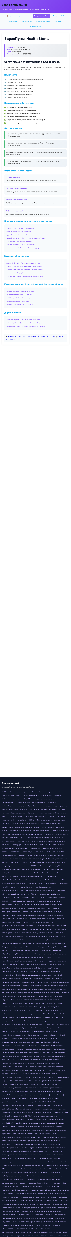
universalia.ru (24, 964)
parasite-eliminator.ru (22, 1148)
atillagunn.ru (52, 845)
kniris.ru (40, 1193)
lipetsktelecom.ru (45, 887)
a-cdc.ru (53, 802)
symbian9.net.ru (18, 1116)
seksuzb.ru (24, 890)
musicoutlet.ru (6, 1211)
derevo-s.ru (16, 1200)
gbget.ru (49, 940)
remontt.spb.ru (16, 1105)
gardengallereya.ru (8, 1109)
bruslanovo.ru (59, 1088)
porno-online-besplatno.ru (40, 943)
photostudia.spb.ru (28, 1105)
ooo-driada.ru (27, 1088)
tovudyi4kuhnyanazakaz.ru (10, 890)
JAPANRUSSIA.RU (7, 1123)
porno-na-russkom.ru (41, 816)
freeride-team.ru (17, 799)
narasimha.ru (42, 936)
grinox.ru (16, 1095)
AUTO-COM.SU (30, 1063)
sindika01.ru (60, 852)
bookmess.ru (17, 1155)
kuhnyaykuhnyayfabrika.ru (28, 894)
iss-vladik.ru (53, 1236)
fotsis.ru (47, 1074)
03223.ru (5, 792)
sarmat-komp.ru (55, 993)
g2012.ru (24, 837)
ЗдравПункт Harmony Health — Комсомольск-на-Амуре (25, 238)
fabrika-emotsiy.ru (35, 1052)
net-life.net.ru (54, 1000)
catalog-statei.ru (13, 1141)
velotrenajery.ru (7, 823)
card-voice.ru (6, 915)
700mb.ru (39, 1225)
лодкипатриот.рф (26, 1091)
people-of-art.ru (7, 1081)
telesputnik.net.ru (26, 1232)
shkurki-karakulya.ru (23, 996)
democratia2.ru (38, 1151)
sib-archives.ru (41, 852)
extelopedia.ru (26, 1017)
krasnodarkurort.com (49, 1109)
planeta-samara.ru (14, 933)
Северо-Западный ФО (41, 16)
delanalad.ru (34, 929)
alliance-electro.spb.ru (30, 1003)
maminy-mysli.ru (59, 1193)
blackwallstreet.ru (44, 1133)
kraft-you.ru (6, 795)
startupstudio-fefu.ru (51, 985)
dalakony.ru (56, 1102)
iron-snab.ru (23, 1007)
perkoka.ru (32, 919)
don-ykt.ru (62, 954)
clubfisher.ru (62, 964)
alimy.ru (47, 1063)
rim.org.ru (42, 1123)
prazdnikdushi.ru (29, 792)
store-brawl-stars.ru (44, 848)
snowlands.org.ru (7, 1162)
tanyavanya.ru (46, 975)
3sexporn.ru (24, 862)
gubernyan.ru (61, 1130)
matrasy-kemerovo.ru (40, 933)
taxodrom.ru (6, 1130)
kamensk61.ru (14, 1204)
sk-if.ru (59, 1176)
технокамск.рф (44, 1204)
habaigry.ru (48, 1042)
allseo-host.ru (61, 841)
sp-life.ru (24, 852)
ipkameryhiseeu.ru (47, 1141)
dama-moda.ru (60, 1148)
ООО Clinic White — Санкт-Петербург (19, 231)
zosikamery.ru (6, 1063)
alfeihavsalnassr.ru (59, 940)
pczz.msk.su (25, 1190)
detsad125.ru (37, 1088)
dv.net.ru (47, 1229)
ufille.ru (11, 792)
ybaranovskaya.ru (41, 1119)
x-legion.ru (31, 852)
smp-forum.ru (60, 1067)
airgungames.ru (51, 841)
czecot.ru (11, 1193)
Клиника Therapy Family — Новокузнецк (20, 228)
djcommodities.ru (53, 936)
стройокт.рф (6, 1190)
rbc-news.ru (32, 813)
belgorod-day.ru (7, 954)
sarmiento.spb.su (14, 1017)
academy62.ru (57, 1105)
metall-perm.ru (23, 1098)
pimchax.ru (5, 876)
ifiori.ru (4, 1141)
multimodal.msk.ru (37, 1042)
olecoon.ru (5, 813)
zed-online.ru (57, 873)
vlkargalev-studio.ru (27, 1225)
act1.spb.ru (55, 1084)
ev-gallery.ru (56, 837)
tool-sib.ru (37, 1112)
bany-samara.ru (7, 1222)
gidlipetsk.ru (17, 1088)
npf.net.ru (5, 1049)
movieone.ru (20, 926)
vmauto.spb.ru (62, 1197)
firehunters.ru (60, 827)
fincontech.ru (15, 862)
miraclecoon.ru (19, 827)
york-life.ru (61, 943)
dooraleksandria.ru (34, 855)
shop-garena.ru (64, 830)
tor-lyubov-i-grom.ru (50, 922)
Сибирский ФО (27, 21)
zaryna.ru (5, 964)
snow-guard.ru (31, 915)
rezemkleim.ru (38, 978)
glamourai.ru (51, 1123)
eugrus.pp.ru (43, 1007)
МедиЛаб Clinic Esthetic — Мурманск (19, 294)
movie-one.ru (41, 919)
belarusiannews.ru (7, 1229)
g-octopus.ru (60, 919)
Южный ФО (58, 21)
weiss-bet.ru (62, 961)
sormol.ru (5, 816)
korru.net (5, 1017)
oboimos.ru (55, 1133)
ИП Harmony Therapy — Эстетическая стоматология (24, 276)
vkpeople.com (48, 1193)
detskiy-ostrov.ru (42, 1035)
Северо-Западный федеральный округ (20, 9)
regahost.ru (48, 1010)
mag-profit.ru (38, 1169)
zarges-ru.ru (63, 985)
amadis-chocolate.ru (8, 996)
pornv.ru (19, 802)
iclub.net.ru (47, 1091)
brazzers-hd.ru (15, 876)
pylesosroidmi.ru (46, 1232)
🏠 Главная (10, 16)
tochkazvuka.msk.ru (62, 1077)
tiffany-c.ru (50, 1070)
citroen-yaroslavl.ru (38, 1176)
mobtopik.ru (17, 1112)
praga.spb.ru (6, 1000)
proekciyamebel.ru (21, 1123)
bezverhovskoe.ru (22, 1102)
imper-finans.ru (33, 1123)
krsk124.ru (15, 1060)
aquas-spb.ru (61, 1183)
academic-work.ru (19, 1179)
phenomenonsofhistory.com (11, 1232)
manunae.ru (41, 940)
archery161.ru (42, 1014)
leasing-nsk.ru (58, 1169)
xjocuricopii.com (51, 1116)
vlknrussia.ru (33, 883)
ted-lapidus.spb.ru (8, 1148)
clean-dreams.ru (7, 971)
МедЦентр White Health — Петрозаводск (20, 304)
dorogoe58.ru (22, 1126)
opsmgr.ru (47, 837)
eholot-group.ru (7, 1151)
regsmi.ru (30, 1028)
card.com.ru (37, 1049)
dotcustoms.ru (6, 936)
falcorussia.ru (15, 1000)
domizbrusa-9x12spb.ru (45, 915)
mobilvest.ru (30, 1067)
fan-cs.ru (65, 1112)
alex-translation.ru (20, 1183)
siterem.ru (5, 1091)
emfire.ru (5, 809)
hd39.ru (66, 1169)
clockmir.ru (46, 1186)
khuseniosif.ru (14, 1197)
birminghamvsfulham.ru (41, 993)
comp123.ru (54, 954)
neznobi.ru (61, 816)
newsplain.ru (12, 940)
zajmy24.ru (57, 866)
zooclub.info (24, 1204)
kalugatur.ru (20, 1049)
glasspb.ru (50, 827)
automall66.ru (6, 1218)
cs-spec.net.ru (47, 1155)
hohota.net (40, 1063)
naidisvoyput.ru (24, 1222)
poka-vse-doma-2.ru (62, 834)
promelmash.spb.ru (8, 1208)
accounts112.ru (49, 834)
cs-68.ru (62, 880)
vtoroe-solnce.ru (26, 1186)
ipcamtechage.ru (32, 1158)
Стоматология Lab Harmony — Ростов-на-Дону (22, 248)
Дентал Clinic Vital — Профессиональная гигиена (23, 263)
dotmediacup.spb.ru (27, 1197)
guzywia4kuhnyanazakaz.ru (38, 890)
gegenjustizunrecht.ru (9, 989)
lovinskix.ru (35, 823)
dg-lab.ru (43, 1056)
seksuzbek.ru (32, 809)
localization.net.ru (52, 1165)
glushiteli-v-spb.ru (28, 1165)
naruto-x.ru (27, 922)
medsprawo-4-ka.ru (22, 866)
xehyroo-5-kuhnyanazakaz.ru (49, 880)
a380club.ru (12, 919)
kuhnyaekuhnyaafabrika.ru (10, 894)
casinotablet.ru (14, 964)
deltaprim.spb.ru (27, 1031)
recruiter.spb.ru (60, 1056)
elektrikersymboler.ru (40, 1038)
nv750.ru (63, 936)
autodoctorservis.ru (27, 1000)
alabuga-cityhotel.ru (8, 802)
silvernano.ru (41, 820)
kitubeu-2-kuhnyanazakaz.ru (28, 880)
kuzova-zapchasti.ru (47, 1126)
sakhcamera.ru (17, 1003)
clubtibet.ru (27, 1081)
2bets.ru (13, 993)
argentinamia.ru (22, 919)
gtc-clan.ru (57, 1232)
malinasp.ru (49, 1028)
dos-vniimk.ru (30, 1229)
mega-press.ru (15, 795)
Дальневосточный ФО (43, 21)
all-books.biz (52, 1197)
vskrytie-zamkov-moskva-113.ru (30, 873)
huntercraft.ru (56, 1186)
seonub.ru (59, 978)
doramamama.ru (25, 968)
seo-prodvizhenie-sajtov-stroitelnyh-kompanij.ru (45, 912)
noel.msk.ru (45, 1183)
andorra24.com (32, 1133)
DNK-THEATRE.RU (8, 1158)
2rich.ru (11, 816)
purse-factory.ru (33, 859)
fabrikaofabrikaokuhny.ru (56, 890)
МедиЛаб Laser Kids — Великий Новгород (20, 291)
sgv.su (55, 1031)
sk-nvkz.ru (16, 1151)
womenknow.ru (20, 1229)
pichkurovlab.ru (26, 954)
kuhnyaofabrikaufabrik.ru (10, 880)
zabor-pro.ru (6, 1126)
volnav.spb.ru (50, 1045)
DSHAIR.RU (28, 1116)
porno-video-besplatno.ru (50, 947)
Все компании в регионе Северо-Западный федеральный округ (32, 336)
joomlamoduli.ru (7, 1179)
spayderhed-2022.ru (8, 926)
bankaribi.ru (5, 887)
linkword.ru (26, 1155)
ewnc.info (24, 1045)
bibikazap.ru (6, 1236)
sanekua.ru (41, 1179)
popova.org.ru (15, 1236)
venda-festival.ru (7, 855)
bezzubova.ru (18, 1081)
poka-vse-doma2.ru (38, 841)
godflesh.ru (54, 982)
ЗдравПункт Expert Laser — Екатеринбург (20, 244)
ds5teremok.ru (6, 1169)
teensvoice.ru (6, 957)
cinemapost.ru (49, 792)
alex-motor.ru (35, 1084)
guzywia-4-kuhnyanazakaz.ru (11, 883)
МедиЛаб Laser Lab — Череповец (17, 301)
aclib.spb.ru (16, 1169)
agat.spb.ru (61, 1052)
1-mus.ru (4, 859)
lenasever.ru (26, 823)
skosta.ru (43, 1158)
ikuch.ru (18, 1137)
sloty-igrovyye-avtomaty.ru (21, 950)
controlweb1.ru (52, 1003)
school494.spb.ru (7, 1024)
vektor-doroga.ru (59, 820)
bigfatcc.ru (5, 820)
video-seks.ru (63, 883)
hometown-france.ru (32, 830)
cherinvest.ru (32, 1035)
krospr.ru (51, 813)
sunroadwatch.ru (25, 1176)
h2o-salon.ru (6, 1031)
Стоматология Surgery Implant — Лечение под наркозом (25, 273)
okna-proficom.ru (16, 985)
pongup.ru (28, 827)
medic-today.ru (37, 954)
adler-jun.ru (63, 859)
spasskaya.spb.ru (30, 1193)
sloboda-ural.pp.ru (18, 1063)
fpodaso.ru (63, 806)
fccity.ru (27, 1208)
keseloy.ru (14, 1215)
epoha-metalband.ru (31, 1024)
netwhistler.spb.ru (27, 1236)
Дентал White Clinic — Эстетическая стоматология (24, 266)
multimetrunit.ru (48, 1112)
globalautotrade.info (8, 1102)
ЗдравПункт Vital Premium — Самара (19, 235)
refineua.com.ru (36, 1155)
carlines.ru (5, 1084)
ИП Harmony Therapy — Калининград (19, 241)
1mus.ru (32, 862)
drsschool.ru (33, 1102)
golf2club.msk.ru (7, 1042)
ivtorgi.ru (63, 1137)
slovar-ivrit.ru (36, 947)
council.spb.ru (14, 1091)
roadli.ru (4, 933)
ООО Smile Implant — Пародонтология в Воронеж (23, 319)
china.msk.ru (16, 1211)
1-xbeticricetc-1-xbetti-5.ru (49, 830)
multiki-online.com (8, 1035)
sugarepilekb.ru (7, 1095)
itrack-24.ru (27, 799)
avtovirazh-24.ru (63, 1190)
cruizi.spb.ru (20, 1193)
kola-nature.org (51, 1208)
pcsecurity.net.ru (27, 1112)
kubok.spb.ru (24, 1060)
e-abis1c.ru (33, 848)
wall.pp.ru (37, 1232)
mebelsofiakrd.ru (39, 1162)
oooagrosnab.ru (53, 806)
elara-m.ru (51, 989)
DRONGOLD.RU (26, 1151)
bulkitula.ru (20, 830)
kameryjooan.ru (50, 1095)
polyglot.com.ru (7, 1088)
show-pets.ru (44, 823)
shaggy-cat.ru (38, 837)
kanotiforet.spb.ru (37, 996)
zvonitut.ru (5, 982)
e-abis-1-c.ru (51, 852)
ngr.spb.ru (42, 1024)
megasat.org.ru (40, 1165)
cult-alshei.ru (61, 1119)
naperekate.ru (51, 876)
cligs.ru (64, 1232)
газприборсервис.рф (26, 1215)
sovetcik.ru (30, 1119)
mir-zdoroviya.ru (48, 1088)
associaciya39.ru (53, 1007)
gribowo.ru (5, 830)
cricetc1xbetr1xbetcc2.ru (31, 845)
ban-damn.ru (23, 859)
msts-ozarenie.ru (37, 1095)
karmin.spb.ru (39, 1215)
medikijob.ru (6, 1105)
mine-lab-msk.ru (59, 855)
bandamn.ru (5, 862)
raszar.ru (13, 887)
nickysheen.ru (37, 1186)
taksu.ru (46, 954)
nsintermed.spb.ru (51, 1190)
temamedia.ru (55, 1172)
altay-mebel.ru (58, 1155)
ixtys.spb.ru (19, 1208)
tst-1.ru (30, 837)
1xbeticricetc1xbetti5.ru (9, 848)
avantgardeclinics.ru (34, 1183)
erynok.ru (26, 985)
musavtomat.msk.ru (8, 1119)
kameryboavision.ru (8, 1052)
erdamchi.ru (15, 968)
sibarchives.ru (6, 922)
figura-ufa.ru (47, 1225)
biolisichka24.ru (15, 982)
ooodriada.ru (64, 1204)
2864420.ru (34, 866)
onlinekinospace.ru (37, 985)
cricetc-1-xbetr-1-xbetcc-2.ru (11, 834)
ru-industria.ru (64, 982)
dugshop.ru (44, 1021)
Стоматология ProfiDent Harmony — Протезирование (24, 269)
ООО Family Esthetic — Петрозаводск (19, 298)
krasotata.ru (19, 792)
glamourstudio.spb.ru (38, 1208)
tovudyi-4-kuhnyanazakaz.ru (11, 869)
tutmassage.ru (48, 996)
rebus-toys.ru (49, 862)
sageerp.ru (59, 1126)
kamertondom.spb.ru (42, 1000)
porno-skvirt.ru (42, 813)
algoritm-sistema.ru (43, 982)
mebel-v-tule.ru (7, 1112)
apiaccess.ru (54, 1098)
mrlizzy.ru (30, 1162)
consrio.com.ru (16, 1014)
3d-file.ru (61, 845)
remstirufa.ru (6, 968)
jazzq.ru (4, 1193)
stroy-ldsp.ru (58, 1158)
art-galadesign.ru (40, 1070)
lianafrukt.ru (50, 1179)
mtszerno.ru (6, 1165)
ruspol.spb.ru (6, 1144)
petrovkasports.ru (25, 943)
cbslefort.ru (15, 1176)
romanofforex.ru (35, 1060)
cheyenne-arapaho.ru (41, 1144)
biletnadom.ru (46, 873)
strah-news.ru (6, 799)
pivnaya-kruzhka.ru (8, 975)
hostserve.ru (29, 816)
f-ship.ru (23, 1028)
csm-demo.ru (26, 841)
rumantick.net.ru (62, 1162)
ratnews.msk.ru (51, 1176)
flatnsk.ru (13, 1084)
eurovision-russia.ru (55, 795)
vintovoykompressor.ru (25, 993)
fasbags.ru (55, 859)
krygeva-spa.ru (17, 1021)
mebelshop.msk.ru (49, 1067)
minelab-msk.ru (60, 862)
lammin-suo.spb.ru (38, 1017)
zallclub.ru (26, 1042)
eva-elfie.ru (40, 957)
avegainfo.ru (33, 1014)
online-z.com (55, 1063)
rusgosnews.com (52, 1024)
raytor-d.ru (43, 845)
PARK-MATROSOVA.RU (49, 1052)
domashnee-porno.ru (29, 957)
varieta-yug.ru (16, 845)
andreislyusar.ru (17, 922)
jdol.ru (11, 978)
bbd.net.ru (38, 1067)
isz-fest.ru (16, 1045)
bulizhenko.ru (51, 1162)
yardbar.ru (26, 1218)
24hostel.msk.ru (7, 1028)
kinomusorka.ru (61, 989)
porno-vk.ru (53, 809)
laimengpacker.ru (34, 1126)
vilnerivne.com (6, 1186)
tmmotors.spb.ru (39, 1116)
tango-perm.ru (39, 1031)
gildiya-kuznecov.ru (60, 1049)
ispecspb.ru (39, 1010)
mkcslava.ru (6, 993)
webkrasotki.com (20, 1035)
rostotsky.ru (43, 961)
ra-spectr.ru (55, 1204)
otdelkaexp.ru (19, 1067)
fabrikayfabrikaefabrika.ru (10, 873)
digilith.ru (17, 954)
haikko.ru (56, 1042)
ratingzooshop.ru (43, 1098)
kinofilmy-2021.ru (21, 975)
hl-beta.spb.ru (53, 1021)
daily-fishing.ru (16, 1165)
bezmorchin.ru (18, 1010)
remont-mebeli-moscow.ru (38, 964)
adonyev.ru (22, 813)
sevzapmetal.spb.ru (55, 1144)
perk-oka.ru (50, 919)
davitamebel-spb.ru (36, 1074)
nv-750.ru (5, 929)
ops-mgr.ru (5, 841)
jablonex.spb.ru (7, 1155)
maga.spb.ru (57, 1211)
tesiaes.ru (29, 1049)
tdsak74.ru (61, 1003)
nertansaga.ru (23, 929)
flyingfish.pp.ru (64, 1165)
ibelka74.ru (5, 1225)
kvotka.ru (15, 1007)
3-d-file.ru (5, 837)
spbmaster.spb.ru (63, 1208)
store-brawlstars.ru (20, 855)
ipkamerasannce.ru (47, 1222)
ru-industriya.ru (36, 950)
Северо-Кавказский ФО (35, 26)
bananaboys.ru (31, 1179)
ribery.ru (16, 947)
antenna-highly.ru (47, 855)
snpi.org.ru (59, 1017)
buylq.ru (53, 1183)
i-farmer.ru (47, 1151)
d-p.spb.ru (5, 1074)
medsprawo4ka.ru (39, 869)
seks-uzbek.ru (43, 809)
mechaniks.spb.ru (20, 1158)
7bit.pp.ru (12, 1049)
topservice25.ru (51, 1130)
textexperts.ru (55, 971)
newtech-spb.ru (28, 978)
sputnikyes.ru (52, 1038)
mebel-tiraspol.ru (40, 1197)
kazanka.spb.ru (47, 1049)
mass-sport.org (57, 1151)
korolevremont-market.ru (24, 806)
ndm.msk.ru (33, 1098)
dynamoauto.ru (46, 1081)
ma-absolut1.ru (50, 926)
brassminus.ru (60, 1123)
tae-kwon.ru (6, 1014)
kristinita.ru (24, 971)
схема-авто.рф (34, 1056)
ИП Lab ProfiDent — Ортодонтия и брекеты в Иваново (24, 323)
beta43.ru (58, 1179)
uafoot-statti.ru (23, 848)
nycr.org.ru (26, 1137)
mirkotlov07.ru (34, 1172)
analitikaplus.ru (47, 1060)
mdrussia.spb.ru (45, 1200)
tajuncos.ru (14, 943)
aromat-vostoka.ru (8, 1067)
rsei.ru (15, 1222)
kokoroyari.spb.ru (7, 1077)
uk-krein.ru (5, 1204)
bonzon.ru (44, 1236)
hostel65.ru (36, 827)
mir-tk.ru (25, 883)
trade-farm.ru (60, 933)
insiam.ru (25, 1014)
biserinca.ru (37, 1109)
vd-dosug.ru (14, 813)
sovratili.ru (61, 809)
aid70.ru (14, 1098)
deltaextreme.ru (23, 1172)
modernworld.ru (49, 1148)
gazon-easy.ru (56, 1091)
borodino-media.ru (32, 961)
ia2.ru (26, 1010)
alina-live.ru (56, 1225)
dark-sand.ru (6, 852)
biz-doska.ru (58, 957)
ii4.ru (14, 1133)
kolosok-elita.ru (58, 1010)
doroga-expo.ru (7, 947)
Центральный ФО (24, 16)
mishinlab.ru (53, 816)
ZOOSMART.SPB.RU (45, 1102)
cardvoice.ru (22, 940)
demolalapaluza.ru (34, 975)
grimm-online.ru (35, 1211)
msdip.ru (4, 978)
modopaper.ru (31, 940)
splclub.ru (53, 943)
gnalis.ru (13, 830)
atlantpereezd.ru (28, 802)
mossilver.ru (30, 1077)
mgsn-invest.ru (35, 1222)
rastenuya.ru (44, 795)
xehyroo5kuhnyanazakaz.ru (55, 869)
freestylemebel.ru (59, 1218)
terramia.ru (47, 1105)
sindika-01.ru (15, 852)
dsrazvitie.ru (15, 1130)
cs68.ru (41, 883)
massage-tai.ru (49, 978)
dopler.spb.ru (6, 1098)
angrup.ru (51, 1056)
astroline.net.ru (45, 1084)
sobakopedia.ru (7, 1045)
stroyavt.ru (42, 1003)
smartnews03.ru (55, 823)
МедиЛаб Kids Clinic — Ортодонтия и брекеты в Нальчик (26, 326)
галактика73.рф (15, 1074)
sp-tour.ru (57, 1112)
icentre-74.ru (48, 1169)
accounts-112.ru (15, 841)
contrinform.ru (26, 1200)
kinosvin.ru (57, 1028)
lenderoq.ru (39, 1077)
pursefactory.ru (37, 922)
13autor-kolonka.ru (61, 813)
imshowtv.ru (62, 1109)
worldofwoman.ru (52, 968)
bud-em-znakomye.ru (42, 802)
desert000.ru (54, 1137)
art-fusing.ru (6, 1176)
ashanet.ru (51, 933)
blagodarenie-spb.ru (46, 866)
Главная (4, 9)
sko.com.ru (25, 1074)
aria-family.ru (61, 929)
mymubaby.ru (18, 1024)
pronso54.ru (17, 823)
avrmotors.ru (29, 1070)
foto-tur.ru (49, 957)
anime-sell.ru (6, 1215)
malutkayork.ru (16, 1031)
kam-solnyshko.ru (27, 1144)
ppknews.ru (52, 1119)
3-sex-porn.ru (13, 859)
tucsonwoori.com (7, 1183)
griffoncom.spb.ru (22, 1052)
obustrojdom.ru (21, 1119)
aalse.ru (4, 919)
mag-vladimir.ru (17, 1218)
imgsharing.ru (16, 957)
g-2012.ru (65, 837)
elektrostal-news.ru (8, 806)
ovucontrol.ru (6, 950)
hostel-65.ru (19, 816)
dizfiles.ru (42, 929)
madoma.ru (5, 943)
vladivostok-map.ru (51, 883)
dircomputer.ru (34, 971)
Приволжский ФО (58, 16)
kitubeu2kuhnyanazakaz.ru (37, 876)
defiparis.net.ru (63, 1236)
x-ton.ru (4, 940)
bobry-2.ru (15, 1186)
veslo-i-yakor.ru (19, 961)
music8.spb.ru (6, 1060)
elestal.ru (49, 820)
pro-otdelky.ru (13, 809)
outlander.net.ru (46, 1211)
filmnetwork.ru (39, 1028)
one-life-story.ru (27, 834)
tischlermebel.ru (60, 1215)
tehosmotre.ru (6, 845)
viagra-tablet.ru (45, 859)
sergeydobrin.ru (49, 1077)
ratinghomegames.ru (38, 1130)
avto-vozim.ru (6, 1003)
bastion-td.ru (6, 1070)
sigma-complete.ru (36, 1148)
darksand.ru (40, 862)
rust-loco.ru (35, 1021)
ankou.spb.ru (54, 1035)
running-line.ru (6, 1021)
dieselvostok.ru (64, 1024)
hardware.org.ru (22, 1056)
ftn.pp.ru (14, 1126)
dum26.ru (57, 1141)
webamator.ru (39, 926)
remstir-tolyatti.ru (57, 975)
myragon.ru (39, 1105)
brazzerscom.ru (27, 869)
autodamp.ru (33, 936)
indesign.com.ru (47, 1218)
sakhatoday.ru (27, 1038)
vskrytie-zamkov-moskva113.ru (28, 887)
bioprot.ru (13, 1172)
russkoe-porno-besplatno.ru (51, 950)
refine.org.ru (64, 1200)
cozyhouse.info (15, 1225)
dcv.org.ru (23, 1141)
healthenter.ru (45, 971)
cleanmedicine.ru (25, 947)
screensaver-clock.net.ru (37, 1045)
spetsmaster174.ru (33, 1141)
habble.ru (13, 820)
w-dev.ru (16, 1028)
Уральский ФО (13, 21)
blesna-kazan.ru (20, 1077)
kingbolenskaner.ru (23, 1084)
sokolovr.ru (17, 978)
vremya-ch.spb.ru (43, 1137)
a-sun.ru (49, 1158)
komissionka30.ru (27, 1169)
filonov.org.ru (34, 1204)
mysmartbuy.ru (26, 933)
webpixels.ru (16, 1190)
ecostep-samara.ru (62, 1070)
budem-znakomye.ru (40, 806)
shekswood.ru (49, 1215)
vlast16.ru (62, 1014)
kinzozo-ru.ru (6, 1007)
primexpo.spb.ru (7, 1010)
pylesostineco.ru (25, 1095)
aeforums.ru (18, 1042)
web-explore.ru (34, 795)
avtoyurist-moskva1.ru (9, 1056)
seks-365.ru (64, 947)
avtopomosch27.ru (62, 926)
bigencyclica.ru (53, 1014)
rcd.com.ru (5, 1172)
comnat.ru (59, 1045)
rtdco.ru (25, 912)
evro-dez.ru (29, 926)
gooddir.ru (48, 1031)
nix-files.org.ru (17, 1038)
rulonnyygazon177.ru (18, 915)
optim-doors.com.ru (8, 1137)
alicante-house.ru (60, 1222)
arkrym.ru (17, 971)
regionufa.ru (52, 961)
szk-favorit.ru (57, 1081)
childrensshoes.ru (20, 1162)
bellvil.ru (37, 1236)
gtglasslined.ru (6, 1133)
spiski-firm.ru (42, 989)
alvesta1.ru (62, 1035)
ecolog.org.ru (59, 996)
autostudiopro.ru (51, 799)
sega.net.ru (39, 1229)
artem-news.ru (27, 1109)
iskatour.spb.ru (50, 1017)
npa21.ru (33, 1137)
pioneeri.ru (65, 993)
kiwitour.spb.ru (36, 1218)
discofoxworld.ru (7, 827)
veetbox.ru (39, 792)
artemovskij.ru (60, 1095)
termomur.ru (53, 964)
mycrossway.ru (45, 1172)
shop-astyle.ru (6, 1200)
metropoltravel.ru (7, 961)
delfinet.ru (32, 820)
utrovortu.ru (33, 989)
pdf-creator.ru (6, 1038)
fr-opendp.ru (16, 1144)
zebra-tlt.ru (5, 985)
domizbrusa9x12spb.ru (20, 936)
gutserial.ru (35, 1200)
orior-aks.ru (36, 1081)
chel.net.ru (27, 1021)
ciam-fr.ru (58, 792)
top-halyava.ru (38, 834)
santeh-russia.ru (7, 1116)
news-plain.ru (13, 929)
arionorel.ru (5, 1197)
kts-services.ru (57, 848)
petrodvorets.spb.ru (37, 1190)
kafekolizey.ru (37, 1091)
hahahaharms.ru (15, 837)
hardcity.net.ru (25, 1130)
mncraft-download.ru (28, 982)
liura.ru (44, 827)
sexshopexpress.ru (39, 799)
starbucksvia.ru (22, 820)
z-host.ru (24, 876)
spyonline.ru (57, 1060)
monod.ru (55, 1200)
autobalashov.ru (22, 989)
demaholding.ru (59, 915)
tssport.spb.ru (21, 1133)
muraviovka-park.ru (38, 968)
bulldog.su (25, 1211)
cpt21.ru (31, 1010)
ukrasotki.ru (23, 809)
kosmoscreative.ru (18, 1070)
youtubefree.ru (51, 929)
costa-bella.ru (32, 1007)
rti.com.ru (18, 1109)
